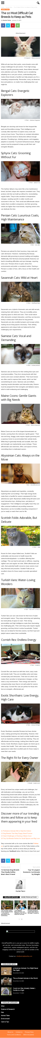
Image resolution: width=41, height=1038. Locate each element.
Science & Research (8, 1009)
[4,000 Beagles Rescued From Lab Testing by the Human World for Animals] (20, 905)
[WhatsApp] (18, 25)
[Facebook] (3, 25)
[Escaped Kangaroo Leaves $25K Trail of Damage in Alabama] (34, 905)
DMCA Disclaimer (28, 1035)
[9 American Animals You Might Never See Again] (6, 971)
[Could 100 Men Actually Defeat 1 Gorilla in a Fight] (6, 991)
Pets (2, 1012)
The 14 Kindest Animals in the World (25, 978)
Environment (5, 1018)
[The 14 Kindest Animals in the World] (6, 981)
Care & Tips (5, 1022)
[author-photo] (20, 884)
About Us (10, 1032)
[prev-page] (19, 919)
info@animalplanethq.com (24, 956)
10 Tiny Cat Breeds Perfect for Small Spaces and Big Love (20, 838)
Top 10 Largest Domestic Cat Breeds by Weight (31, 872)
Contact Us (19, 1032)
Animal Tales (9, 7)
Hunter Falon (7, 20)
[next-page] (22, 919)
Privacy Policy (29, 1032)
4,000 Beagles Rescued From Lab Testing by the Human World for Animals (20, 912)
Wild (2, 1006)
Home (2, 7)
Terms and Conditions (14, 1035)
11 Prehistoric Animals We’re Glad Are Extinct (16, 831)
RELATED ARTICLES (11, 897)
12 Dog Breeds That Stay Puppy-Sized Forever (16, 833)
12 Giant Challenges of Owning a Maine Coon (16, 836)
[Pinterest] (13, 25)
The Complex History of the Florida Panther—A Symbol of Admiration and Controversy (7, 913)
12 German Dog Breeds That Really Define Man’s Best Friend (10, 872)
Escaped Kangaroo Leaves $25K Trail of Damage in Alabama (33, 912)
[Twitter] (8, 25)
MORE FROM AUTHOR (29, 897)
